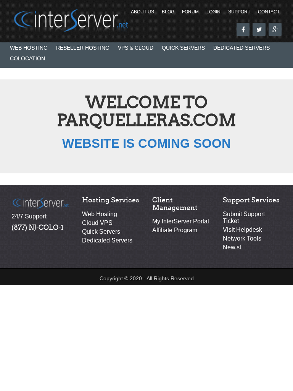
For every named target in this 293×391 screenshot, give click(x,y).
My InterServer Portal (180, 221)
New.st (232, 247)
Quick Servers (183, 48)
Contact (269, 12)
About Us (142, 12)
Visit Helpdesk (242, 229)
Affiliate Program (174, 230)
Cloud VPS (97, 223)
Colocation (27, 58)
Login (213, 12)
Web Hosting (29, 48)
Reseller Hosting (82, 48)
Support (239, 12)
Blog (168, 12)
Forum (190, 12)
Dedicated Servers (241, 48)
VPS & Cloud (135, 48)
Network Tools (242, 238)
